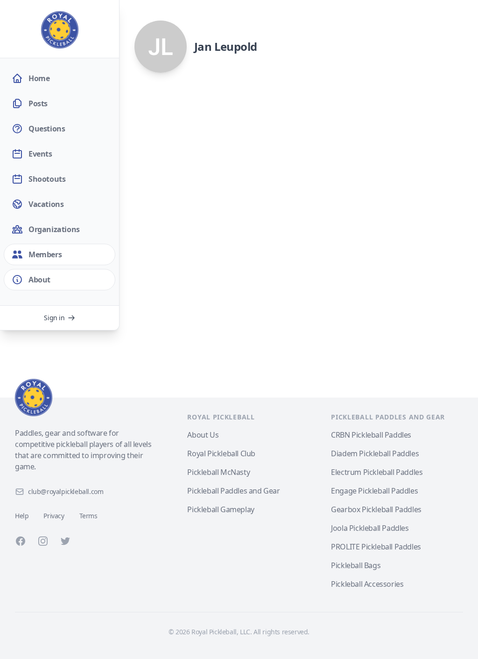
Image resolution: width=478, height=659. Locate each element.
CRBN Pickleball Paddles (371, 435)
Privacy (53, 515)
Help (21, 515)
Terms (88, 515)
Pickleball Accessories (367, 584)
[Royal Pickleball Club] (85, 397)
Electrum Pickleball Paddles (376, 472)
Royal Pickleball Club (221, 453)
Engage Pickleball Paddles (374, 491)
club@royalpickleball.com (65, 491)
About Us (202, 435)
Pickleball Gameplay (220, 509)
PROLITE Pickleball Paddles (376, 547)
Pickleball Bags (355, 565)
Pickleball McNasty (218, 472)
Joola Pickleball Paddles (369, 528)
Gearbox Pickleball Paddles (376, 509)
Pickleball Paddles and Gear (233, 491)
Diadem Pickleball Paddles (375, 453)
